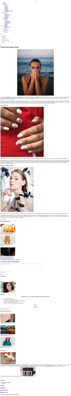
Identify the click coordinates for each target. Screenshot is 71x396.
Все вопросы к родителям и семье (10, 299)
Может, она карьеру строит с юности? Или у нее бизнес (14, 300)
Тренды (6, 11)
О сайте (2, 385)
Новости (4, 2)
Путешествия (7, 22)
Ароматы (6, 6)
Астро (4, 28)
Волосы (6, 8)
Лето (3, 30)
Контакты (2, 387)
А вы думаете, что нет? (8, 298)
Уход (6, 5)
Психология (7, 20)
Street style (7, 16)
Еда (5, 19)
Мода (4, 12)
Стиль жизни (5, 17)
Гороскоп (6, 29)
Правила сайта (4, 390)
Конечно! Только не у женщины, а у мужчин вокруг (14, 303)
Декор (6, 23)
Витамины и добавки (9, 10)
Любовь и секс (7, 26)
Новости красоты (6, 39)
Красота (4, 3)
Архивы (2, 382)
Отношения (5, 25)
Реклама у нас (3, 392)
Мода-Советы (7, 14)
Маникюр (7, 9)
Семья (6, 27)
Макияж (6, 7)
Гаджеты (6, 24)
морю (37, 97)
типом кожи (20, 97)
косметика (8, 97)
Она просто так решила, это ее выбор (11, 301)
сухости (31, 98)
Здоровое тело (7, 21)
